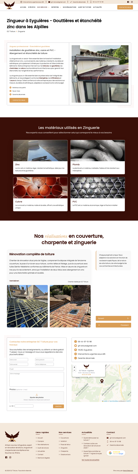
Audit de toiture (43, 448)
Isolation (64, 441)
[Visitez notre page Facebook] (128, 2)
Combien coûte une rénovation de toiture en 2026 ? (92, 445)
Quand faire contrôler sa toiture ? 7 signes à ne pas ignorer (93, 453)
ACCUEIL (23, 7)
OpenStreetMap (113, 401)
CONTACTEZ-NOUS (125, 7)
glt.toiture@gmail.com (118, 438)
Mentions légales (44, 458)
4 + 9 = (12, 406)
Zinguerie (64, 448)
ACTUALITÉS (97, 7)
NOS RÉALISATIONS (69, 7)
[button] (102, 381)
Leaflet (105, 401)
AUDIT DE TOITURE (84, 7)
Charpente (64, 451)
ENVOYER (58, 406)
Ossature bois (65, 454)
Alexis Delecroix (128, 470)
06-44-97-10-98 (115, 441)
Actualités (41, 451)
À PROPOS (31, 7)
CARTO (128, 401)
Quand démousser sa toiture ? (91, 439)
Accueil (40, 438)
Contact (40, 454)
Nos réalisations (43, 444)
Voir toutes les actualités (90, 460)
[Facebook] (6, 457)
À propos (41, 441)
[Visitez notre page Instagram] (132, 2)
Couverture (65, 438)
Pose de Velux (65, 444)
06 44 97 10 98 (86, 374)
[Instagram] (10, 457)
